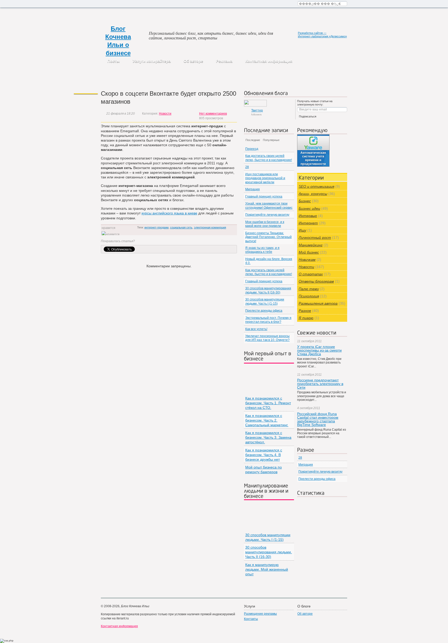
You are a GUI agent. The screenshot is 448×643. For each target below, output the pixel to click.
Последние (253, 140)
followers (257, 112)
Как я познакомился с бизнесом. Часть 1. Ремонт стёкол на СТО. (268, 403)
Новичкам (307, 259)
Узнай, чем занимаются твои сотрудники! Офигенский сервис (268, 205)
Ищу (302, 230)
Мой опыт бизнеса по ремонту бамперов (263, 469)
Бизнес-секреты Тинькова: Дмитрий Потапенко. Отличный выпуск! (268, 237)
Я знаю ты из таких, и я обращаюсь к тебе (262, 250)
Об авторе (193, 61)
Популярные (271, 140)
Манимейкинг (311, 245)
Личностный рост (315, 237)
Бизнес (305, 201)
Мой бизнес (309, 252)
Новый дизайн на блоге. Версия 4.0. (268, 261)
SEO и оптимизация (316, 186)
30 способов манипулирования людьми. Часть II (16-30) (268, 290)
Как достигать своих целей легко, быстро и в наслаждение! (268, 158)
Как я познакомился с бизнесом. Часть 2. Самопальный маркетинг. (266, 420)
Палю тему (309, 289)
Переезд (251, 149)
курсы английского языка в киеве (169, 213)
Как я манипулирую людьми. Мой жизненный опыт (266, 569)
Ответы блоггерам (316, 281)
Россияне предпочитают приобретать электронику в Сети (320, 383)
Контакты (251, 619)
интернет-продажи (156, 227)
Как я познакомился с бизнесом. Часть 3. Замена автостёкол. (268, 437)
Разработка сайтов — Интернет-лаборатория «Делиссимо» (322, 34)
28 (247, 167)
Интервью (308, 216)
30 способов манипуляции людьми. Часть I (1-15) (264, 301)
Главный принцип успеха (263, 196)
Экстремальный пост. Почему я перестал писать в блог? (268, 320)
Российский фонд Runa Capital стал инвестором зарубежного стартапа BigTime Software (317, 419)
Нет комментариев (213, 113)
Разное (305, 311)
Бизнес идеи (309, 208)
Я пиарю (306, 318)
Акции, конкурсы (313, 194)
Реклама (224, 61)
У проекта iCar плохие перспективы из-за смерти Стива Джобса (319, 350)
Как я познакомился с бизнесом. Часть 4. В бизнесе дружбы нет (263, 455)
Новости (165, 113)
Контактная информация (268, 61)
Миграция (252, 189)
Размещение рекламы (260, 614)
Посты (113, 61)
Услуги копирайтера (152, 61)
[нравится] (111, 234)
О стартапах (311, 274)
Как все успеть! (256, 329)
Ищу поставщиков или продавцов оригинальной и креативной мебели (265, 178)
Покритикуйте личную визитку (267, 214)
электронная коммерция (210, 227)
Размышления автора (318, 303)
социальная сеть (181, 227)
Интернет (308, 223)
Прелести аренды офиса (263, 310)
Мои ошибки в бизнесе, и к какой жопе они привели (264, 224)
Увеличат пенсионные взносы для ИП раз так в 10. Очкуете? (267, 338)
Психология (309, 296)
